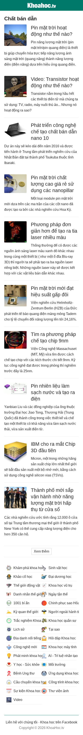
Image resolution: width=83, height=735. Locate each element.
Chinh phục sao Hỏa (62, 603)
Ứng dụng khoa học (62, 673)
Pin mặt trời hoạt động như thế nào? (51, 31)
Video (17, 700)
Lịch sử (19, 629)
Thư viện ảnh (58, 691)
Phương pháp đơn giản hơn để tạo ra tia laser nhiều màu (54, 231)
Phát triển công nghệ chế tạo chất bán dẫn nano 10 (54, 131)
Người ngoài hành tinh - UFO (62, 612)
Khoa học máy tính (62, 647)
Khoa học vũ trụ (60, 585)
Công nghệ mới (25, 647)
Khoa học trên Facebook (58, 722)
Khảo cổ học (22, 576)
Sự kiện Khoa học (27, 691)
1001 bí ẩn (21, 603)
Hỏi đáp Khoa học (62, 638)
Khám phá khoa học (27, 568)
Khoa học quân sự (62, 620)
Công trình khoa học (62, 682)
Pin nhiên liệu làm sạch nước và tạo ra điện (53, 392)
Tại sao (54, 629)
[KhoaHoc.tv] (41, 5)
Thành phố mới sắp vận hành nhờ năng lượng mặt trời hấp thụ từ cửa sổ (52, 499)
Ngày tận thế (58, 594)
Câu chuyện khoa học (27, 682)
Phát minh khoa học (27, 656)
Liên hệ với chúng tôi (21, 722)
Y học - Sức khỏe (26, 664)
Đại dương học (60, 576)
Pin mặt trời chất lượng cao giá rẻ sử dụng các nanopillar (52, 184)
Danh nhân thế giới (27, 594)
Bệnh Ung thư (24, 673)
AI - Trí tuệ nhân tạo (62, 656)
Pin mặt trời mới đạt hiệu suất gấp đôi (52, 291)
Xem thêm (41, 551)
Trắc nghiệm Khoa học (27, 620)
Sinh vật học (57, 568)
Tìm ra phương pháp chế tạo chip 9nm (53, 337)
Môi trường (56, 664)
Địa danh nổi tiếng (27, 638)
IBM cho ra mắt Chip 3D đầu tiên (53, 447)
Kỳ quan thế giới (25, 612)
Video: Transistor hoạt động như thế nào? (55, 82)
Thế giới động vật (26, 585)
